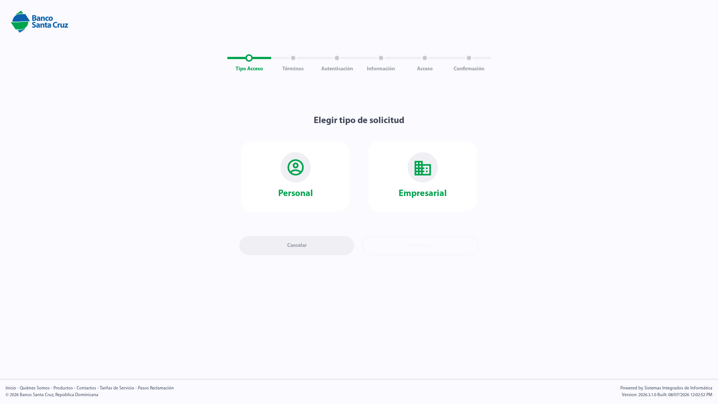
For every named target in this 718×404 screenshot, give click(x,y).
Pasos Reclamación (156, 388)
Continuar (420, 245)
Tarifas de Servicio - (118, 388)
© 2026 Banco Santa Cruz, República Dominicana (52, 395)
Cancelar (297, 245)
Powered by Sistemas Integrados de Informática (666, 388)
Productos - (65, 388)
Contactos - (88, 388)
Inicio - (13, 388)
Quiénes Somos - (36, 388)
